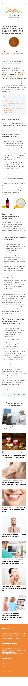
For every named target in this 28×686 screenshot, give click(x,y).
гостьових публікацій (12, 638)
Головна (4, 22)
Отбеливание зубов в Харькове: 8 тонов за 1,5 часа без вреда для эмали (13, 509)
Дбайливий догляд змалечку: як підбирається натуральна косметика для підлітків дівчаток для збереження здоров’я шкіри (14, 454)
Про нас (7, 663)
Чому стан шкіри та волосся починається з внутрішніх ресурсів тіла (14, 588)
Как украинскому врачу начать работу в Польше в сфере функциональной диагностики (12, 561)
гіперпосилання (17, 653)
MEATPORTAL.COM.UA (8, 652)
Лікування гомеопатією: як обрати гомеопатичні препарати (14, 535)
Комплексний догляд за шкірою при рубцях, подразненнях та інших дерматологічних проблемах (14, 482)
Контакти (7, 665)
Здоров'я (13, 22)
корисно (5, 389)
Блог (8, 22)
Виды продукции (12, 101)
